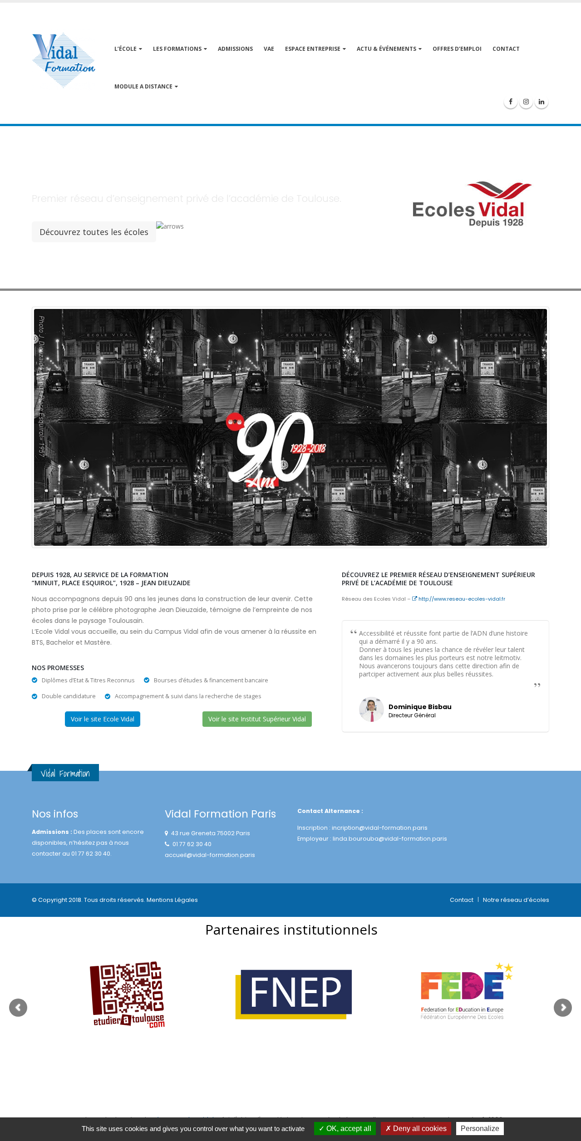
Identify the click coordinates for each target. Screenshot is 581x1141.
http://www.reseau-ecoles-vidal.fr (461, 598)
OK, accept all (348, 1128)
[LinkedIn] (541, 101)
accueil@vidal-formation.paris (210, 855)
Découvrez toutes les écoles (93, 231)
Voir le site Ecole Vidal (102, 719)
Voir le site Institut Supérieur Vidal (257, 719)
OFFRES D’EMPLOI (457, 49)
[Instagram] (526, 101)
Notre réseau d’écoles (516, 900)
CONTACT (506, 49)
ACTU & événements (386, 49)
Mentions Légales (172, 900)
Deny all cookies (419, 1128)
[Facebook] (510, 101)
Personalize (480, 1128)
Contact (461, 900)
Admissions (235, 49)
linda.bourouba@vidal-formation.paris (390, 838)
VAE (269, 49)
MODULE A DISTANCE (143, 86)
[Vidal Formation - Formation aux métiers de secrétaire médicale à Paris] (63, 61)
